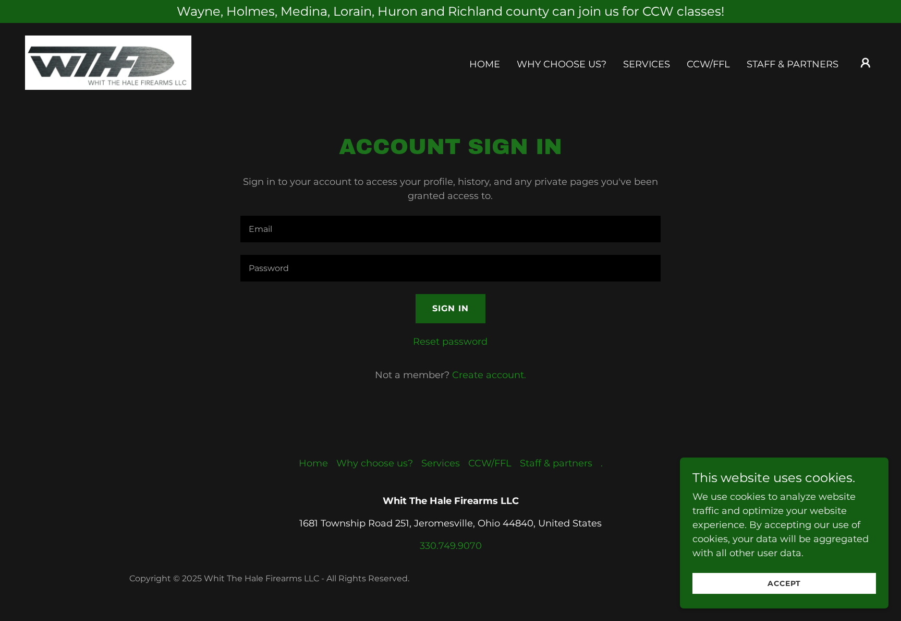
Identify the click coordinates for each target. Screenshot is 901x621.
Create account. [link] (489, 375)
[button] (865, 62)
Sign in (450, 308)
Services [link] (646, 64)
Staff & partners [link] (792, 64)
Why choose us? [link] (561, 64)
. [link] (602, 463)
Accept (784, 583)
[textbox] (450, 229)
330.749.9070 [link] (451, 546)
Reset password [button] (450, 341)
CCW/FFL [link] (708, 64)
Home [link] (484, 64)
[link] (108, 62)
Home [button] (313, 463)
